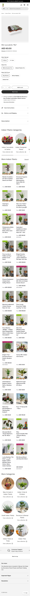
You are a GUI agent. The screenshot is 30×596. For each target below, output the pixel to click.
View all (26, 159)
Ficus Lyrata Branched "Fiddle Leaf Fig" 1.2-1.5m (21, 306)
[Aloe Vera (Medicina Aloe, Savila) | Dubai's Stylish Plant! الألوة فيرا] (22, 320)
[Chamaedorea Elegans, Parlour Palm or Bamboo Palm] (8, 373)
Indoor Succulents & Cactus (7, 148)
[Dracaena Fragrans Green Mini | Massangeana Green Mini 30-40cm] (22, 169)
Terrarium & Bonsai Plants (22, 517)
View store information (8, 102)
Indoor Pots (22, 539)
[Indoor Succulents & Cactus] (7, 139)
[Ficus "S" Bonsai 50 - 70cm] (22, 399)
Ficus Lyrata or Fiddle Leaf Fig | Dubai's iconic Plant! (6, 256)
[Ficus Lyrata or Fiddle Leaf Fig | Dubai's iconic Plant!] (8, 246)
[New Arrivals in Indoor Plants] (8, 483)
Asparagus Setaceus (5, 204)
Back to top (15, 556)
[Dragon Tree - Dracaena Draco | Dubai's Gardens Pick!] (8, 346)
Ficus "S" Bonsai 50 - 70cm (21, 407)
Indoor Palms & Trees (8, 540)
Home (2, 13)
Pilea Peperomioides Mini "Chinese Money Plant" (22, 434)
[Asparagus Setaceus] (8, 195)
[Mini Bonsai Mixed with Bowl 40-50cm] (22, 449)
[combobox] (15, 8)
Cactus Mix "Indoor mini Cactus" (21, 355)
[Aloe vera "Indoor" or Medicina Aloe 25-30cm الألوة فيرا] (22, 195)
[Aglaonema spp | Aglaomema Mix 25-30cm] (22, 373)
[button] (24, 4)
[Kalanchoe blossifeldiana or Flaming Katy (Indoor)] (8, 399)
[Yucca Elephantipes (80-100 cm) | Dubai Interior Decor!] (22, 271)
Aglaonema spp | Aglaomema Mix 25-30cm (21, 383)
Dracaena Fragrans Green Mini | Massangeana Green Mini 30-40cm (21, 180)
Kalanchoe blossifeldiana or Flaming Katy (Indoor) (7, 409)
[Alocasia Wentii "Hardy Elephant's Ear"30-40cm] (8, 424)
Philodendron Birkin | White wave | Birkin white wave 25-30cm (8, 229)
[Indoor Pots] (22, 530)
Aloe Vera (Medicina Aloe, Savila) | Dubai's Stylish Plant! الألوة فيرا (21, 331)
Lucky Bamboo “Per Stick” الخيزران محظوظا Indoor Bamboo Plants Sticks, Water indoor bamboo (8, 461)
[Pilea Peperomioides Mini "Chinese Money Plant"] (22, 424)
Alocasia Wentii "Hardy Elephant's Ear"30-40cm (7, 433)
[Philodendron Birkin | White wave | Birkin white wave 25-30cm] (8, 219)
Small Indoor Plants (8, 516)
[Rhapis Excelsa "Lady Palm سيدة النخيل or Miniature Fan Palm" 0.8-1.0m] (22, 246)
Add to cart (20, 87)
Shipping (3, 51)
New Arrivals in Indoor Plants (8, 493)
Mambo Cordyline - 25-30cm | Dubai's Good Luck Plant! (7, 178)
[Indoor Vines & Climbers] (22, 483)
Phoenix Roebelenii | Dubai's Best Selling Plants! (7, 280)
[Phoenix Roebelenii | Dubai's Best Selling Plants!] (8, 271)
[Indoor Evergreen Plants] (21, 139)
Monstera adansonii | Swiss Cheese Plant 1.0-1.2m (8, 306)
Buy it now (15, 91)
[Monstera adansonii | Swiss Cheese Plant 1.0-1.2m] (8, 296)
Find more (20, 1)
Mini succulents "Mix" (16, 13)
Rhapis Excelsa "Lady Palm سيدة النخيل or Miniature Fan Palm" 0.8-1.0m (21, 256)
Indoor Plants (8, 13)
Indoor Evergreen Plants (21, 148)
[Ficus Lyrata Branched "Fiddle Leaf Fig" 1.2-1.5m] (22, 296)
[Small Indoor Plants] (8, 507)
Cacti (6, 592)
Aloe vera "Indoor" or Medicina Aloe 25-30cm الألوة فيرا (21, 205)
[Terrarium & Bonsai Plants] (22, 507)
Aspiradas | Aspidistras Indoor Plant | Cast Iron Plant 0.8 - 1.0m (21, 229)
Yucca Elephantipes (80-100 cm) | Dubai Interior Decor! (22, 280)
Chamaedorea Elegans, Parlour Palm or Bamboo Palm (7, 384)
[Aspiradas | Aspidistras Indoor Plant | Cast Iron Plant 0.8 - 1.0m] (22, 219)
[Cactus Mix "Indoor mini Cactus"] (22, 346)
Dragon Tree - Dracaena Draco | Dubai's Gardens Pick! (7, 357)
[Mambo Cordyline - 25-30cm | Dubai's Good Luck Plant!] (8, 169)
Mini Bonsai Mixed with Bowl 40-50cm (22, 458)
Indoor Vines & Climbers (22, 493)
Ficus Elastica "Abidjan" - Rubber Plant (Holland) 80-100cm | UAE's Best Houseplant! (7, 331)
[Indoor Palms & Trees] (8, 530)
